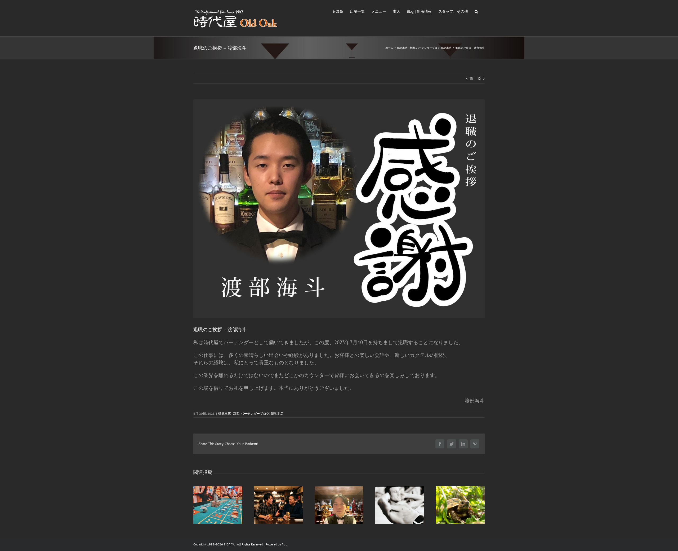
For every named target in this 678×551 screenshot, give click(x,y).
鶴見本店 (277, 414)
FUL (284, 544)
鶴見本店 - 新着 (228, 414)
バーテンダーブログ (255, 414)
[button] (476, 11)
